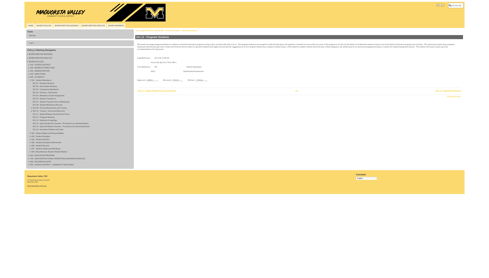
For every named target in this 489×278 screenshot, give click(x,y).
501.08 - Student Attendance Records (48, 105)
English (360, 178)
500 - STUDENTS (168, 30)
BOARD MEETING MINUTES (93, 26)
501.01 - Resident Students (43, 83)
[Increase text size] (443, 6)
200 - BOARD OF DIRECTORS (42, 68)
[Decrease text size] (437, 6)
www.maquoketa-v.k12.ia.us (36, 186)
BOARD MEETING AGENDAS (66, 26)
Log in (31, 43)
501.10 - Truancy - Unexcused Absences (49, 111)
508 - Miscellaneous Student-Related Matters (49, 152)
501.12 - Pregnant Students (44, 117)
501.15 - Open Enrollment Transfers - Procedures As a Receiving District (61, 126)
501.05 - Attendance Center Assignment (48, 96)
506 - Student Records (40, 146)
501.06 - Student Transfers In (44, 99)
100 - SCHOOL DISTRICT (40, 65)
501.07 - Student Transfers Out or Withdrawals (51, 102)
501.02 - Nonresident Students (45, 86)
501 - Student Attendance (187, 30)
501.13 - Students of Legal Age (448, 91)
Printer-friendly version (454, 96)
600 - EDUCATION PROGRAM (42, 155)
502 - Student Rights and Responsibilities (47, 133)
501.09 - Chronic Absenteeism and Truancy (50, 108)
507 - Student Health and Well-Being (45, 149)
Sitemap (32, 35)
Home (30, 26)
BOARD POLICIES (44, 26)
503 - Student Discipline (40, 136)
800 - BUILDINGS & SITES (40, 162)
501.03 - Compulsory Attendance (46, 89)
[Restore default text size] (440, 6)
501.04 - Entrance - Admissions (45, 93)
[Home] (96, 21)
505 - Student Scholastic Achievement (46, 142)
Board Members (116, 26)
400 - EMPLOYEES (37, 74)
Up (296, 91)
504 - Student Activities (40, 139)
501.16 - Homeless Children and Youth (48, 129)
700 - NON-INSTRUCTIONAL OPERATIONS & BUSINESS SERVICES (57, 159)
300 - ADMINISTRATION (40, 71)
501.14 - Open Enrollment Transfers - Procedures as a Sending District (61, 123)
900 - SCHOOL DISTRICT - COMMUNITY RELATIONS (51, 165)
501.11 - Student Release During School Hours (156, 91)
